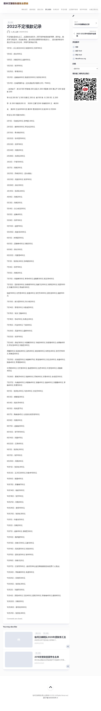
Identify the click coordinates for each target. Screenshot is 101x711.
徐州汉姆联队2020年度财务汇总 (50, 637)
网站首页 (25, 9)
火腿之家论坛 (93, 9)
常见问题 (64, 9)
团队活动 (40, 9)
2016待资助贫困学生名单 (47, 657)
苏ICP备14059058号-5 (50, 698)
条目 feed (78, 51)
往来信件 (56, 9)
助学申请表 (83, 9)
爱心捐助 (48, 9)
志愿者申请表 (73, 9)
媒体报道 (32, 9)
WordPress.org (80, 58)
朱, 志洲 (15, 32)
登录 (76, 47)
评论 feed (78, 55)
